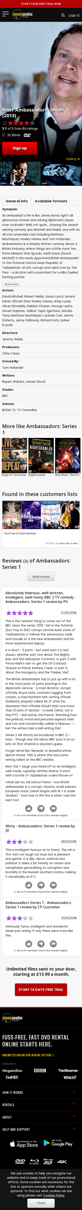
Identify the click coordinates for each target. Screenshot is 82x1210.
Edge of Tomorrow (14, 475)
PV (65, 601)
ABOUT (7, 1117)
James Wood (35, 382)
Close (41, 1203)
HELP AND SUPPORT (16, 1129)
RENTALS (8, 1104)
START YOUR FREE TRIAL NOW (41, 4)
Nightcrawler (36, 475)
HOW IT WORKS (12, 1092)
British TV (9, 410)
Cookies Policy (54, 1195)
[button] (62, 15)
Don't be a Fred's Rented (20, 533)
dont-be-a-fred (68, 543)
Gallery (71, 159)
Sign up (20, 148)
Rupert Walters (13, 382)
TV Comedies (27, 410)
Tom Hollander (13, 368)
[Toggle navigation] (7, 13)
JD (7, 830)
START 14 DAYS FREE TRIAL (41, 989)
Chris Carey (11, 353)
